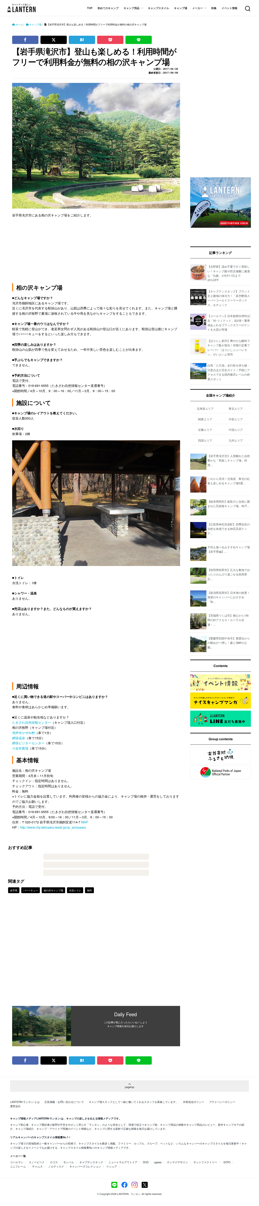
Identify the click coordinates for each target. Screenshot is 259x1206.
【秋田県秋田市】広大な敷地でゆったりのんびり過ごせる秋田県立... (228, 574)
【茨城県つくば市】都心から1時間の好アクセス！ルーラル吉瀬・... (228, 619)
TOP (89, 8)
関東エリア (205, 419)
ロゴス (54, 1162)
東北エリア (236, 408)
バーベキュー (30, 890)
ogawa (157, 1162)
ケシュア (111, 1166)
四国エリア (205, 440)
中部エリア (236, 419)
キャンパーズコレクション (85, 1166)
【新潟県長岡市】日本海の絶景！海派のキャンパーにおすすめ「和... (228, 597)
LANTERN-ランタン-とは (25, 1102)
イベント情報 (229, 8)
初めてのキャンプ (108, 8)
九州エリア (236, 440)
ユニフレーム (18, 1166)
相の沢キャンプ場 (53, 890)
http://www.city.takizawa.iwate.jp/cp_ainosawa (53, 827)
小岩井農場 (20, 748)
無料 (89, 890)
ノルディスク (56, 1166)
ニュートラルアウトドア (122, 1162)
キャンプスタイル (158, 8)
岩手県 (13, 890)
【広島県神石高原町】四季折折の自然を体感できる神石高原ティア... (228, 528)
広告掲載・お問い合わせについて (64, 1102)
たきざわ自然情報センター (31, 722)
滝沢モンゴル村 (23, 732)
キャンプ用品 (131, 8)
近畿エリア (205, 430)
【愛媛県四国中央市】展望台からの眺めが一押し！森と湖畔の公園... (228, 642)
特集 (214, 8)
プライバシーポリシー (222, 1102)
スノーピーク (37, 1162)
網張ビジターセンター (28, 743)
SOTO (226, 1162)
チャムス (37, 1166)
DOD (146, 1162)
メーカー (197, 8)
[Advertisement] (96, 952)
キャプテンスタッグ (91, 1162)
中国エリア (236, 430)
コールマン (16, 1162)
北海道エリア (205, 408)
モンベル (68, 1162)
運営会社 (15, 1106)
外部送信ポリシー (193, 1102)
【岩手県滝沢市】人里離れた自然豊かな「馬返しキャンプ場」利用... (228, 460)
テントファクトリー (205, 1162)
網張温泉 (18, 738)
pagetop (129, 1087)
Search (247, 6)
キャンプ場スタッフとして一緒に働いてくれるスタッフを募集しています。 (133, 1102)
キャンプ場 (180, 8)
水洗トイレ (75, 890)
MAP (84, 822)
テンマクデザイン (177, 1162)
